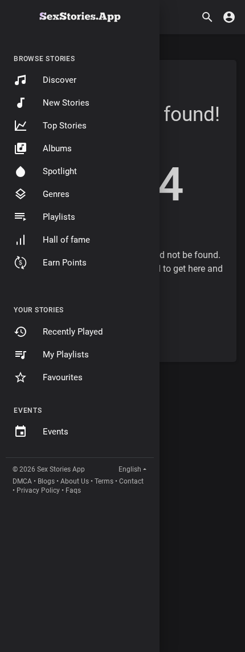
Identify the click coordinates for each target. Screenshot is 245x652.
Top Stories (65, 125)
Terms (104, 481)
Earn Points (65, 262)
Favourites (63, 377)
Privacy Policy (38, 490)
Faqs (73, 490)
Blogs (46, 481)
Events (55, 431)
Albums (57, 148)
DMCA (22, 481)
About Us (74, 481)
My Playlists (66, 354)
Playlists (59, 217)
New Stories (66, 103)
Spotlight (60, 171)
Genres (56, 194)
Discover (59, 80)
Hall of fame (66, 240)
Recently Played (73, 332)
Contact (131, 481)
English (130, 469)
